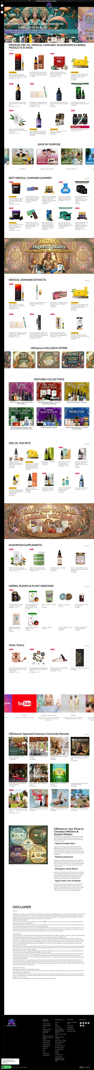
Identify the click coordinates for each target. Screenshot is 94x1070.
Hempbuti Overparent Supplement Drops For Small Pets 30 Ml (31, 489)
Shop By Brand (46, 1042)
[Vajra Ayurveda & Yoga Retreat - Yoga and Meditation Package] (80, 773)
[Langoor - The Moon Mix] (65, 596)
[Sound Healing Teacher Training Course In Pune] (38, 773)
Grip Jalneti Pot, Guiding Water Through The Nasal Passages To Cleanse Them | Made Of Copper (18, 669)
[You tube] (83, 1025)
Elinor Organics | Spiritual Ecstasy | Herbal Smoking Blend (14, 629)
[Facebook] (80, 1023)
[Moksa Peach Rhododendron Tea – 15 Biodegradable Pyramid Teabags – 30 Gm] (32, 596)
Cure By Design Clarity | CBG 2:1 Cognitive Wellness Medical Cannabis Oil (80, 103)
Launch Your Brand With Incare (60, 1034)
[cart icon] (2, 12)
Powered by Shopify (22, 1067)
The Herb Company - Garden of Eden (49, 605)
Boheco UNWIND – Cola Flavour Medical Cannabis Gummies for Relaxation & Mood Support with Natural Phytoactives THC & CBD (48, 225)
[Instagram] (86, 1023)
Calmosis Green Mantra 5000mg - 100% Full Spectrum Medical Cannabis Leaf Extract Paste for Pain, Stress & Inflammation (80, 76)
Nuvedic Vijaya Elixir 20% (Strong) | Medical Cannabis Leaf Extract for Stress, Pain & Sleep (18, 130)
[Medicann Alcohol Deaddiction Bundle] (80, 119)
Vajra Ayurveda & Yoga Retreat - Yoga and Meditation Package (79, 784)
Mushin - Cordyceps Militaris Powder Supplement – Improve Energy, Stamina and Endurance (79, 569)
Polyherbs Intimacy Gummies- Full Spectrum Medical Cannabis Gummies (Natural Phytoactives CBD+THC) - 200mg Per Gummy (81, 225)
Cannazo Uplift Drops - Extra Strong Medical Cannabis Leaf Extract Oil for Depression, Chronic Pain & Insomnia (38, 133)
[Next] (69, 1)
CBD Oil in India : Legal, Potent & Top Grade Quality (21, 402)
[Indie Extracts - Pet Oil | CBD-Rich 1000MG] (49, 453)
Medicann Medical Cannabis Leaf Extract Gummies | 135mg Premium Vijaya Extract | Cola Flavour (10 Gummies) (32, 224)
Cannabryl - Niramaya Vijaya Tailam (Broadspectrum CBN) (58, 132)
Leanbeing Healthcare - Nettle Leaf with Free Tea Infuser (16, 605)
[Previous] (29, 1)
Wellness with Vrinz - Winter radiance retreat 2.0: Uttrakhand (17, 784)
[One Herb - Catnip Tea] (49, 619)
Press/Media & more (59, 1049)
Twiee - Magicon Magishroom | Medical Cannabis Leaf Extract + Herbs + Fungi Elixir (17, 104)
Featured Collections (46, 1020)
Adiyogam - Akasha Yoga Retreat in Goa (80, 809)
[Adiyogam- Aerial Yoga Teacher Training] (38, 798)
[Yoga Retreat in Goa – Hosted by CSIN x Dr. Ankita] (38, 746)
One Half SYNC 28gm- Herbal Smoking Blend (81, 605)
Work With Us (46, 1055)
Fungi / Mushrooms (47, 1029)
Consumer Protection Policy (72, 1023)
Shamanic (45, 1048)
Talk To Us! (57, 1026)
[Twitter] (83, 1023)
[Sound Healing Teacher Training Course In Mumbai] (59, 746)
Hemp (44, 1051)
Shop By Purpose (46, 1044)
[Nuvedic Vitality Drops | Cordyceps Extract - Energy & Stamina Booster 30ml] (18, 557)
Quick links (70, 1019)
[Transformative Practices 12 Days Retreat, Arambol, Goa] (18, 746)
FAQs (56, 1024)
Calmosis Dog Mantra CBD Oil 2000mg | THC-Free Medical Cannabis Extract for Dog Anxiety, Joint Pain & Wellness (32, 466)
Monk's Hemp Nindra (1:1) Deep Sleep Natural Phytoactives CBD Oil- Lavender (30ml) (59, 104)
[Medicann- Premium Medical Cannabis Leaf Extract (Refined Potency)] (38, 292)
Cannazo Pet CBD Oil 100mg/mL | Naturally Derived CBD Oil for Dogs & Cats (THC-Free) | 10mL (16, 464)
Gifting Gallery (46, 1046)
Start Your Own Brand (60, 1045)
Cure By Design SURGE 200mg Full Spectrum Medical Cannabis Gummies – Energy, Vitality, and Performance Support (82, 199)
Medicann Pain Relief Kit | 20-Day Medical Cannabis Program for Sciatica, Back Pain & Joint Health (59, 74)
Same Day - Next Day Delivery (48, 1038)
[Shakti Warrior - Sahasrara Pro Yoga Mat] (80, 657)
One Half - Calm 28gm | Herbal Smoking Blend (65, 628)
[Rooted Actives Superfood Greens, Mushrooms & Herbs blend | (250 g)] (38, 557)
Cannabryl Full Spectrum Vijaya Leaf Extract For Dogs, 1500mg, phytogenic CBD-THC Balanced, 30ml (16, 492)
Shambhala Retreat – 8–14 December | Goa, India (58, 784)
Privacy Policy (70, 1025)
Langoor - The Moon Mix (63, 604)
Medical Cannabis (47, 1024)
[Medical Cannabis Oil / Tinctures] (76, 391)
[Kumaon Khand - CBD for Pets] (82, 479)
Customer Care (59, 1019)
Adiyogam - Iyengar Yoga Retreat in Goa (59, 809)
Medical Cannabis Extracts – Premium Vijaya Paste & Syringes (49, 402)
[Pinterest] (88, 1023)
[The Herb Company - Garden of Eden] (49, 596)
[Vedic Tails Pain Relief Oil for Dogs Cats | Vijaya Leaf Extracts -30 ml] (65, 479)
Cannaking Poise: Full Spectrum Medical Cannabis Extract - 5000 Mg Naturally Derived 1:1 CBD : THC (38, 104)
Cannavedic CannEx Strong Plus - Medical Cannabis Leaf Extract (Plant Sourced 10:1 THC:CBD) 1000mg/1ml (58, 334)
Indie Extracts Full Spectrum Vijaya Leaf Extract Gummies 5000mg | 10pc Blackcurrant (64, 198)
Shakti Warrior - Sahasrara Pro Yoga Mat (80, 668)
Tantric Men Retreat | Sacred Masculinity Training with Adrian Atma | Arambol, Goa (80, 758)
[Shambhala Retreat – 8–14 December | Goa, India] (59, 773)
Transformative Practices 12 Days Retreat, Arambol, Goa (16, 757)
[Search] (2, 5)
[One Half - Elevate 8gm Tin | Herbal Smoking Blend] (82, 619)
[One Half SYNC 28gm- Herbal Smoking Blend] (82, 596)
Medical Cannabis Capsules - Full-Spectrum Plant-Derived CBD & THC (21, 428)
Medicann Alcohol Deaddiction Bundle (79, 129)
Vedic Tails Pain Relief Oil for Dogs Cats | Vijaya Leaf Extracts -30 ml (64, 489)
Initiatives (57, 1051)
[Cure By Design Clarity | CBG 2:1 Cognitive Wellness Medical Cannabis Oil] (80, 92)
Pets (44, 1034)
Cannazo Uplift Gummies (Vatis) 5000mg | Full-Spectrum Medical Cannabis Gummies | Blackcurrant (16, 226)
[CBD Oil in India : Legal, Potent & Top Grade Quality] (21, 391)
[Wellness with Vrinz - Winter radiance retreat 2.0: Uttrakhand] (18, 773)
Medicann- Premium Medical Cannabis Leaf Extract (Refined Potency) (38, 303)
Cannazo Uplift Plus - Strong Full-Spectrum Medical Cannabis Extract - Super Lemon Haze (17, 306)
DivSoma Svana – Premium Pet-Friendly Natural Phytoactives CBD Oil (64, 463)
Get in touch (82, 1019)
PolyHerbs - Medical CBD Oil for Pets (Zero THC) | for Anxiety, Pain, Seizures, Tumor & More (81, 464)
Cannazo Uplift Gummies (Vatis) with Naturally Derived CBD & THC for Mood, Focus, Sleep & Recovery (16, 200)
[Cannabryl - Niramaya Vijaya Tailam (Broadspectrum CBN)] (59, 119)
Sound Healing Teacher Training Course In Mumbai (59, 757)
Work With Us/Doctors (60, 1042)
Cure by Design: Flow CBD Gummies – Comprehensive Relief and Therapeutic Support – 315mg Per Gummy (65, 224)
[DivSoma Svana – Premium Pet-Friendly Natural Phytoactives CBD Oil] (65, 453)
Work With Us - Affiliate (60, 1040)
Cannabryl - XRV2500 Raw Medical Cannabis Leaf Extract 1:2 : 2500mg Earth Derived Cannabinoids (80, 336)
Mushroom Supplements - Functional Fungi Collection (77, 428)
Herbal (44, 1027)
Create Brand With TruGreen (59, 1037)
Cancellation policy (71, 1031)
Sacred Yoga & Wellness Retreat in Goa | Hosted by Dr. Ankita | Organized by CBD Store (18, 810)
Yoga (44, 1050)
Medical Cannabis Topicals (49, 427)
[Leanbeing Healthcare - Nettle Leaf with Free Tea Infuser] (16, 596)
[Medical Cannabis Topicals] (49, 416)
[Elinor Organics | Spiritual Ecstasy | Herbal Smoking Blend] (16, 619)
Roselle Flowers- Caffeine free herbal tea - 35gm (32, 628)
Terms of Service (58, 1056)
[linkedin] (80, 1025)
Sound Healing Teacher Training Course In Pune (38, 784)
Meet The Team (58, 1028)
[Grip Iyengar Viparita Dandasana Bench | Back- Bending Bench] (59, 657)
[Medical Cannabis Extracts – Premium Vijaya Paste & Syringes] (49, 391)
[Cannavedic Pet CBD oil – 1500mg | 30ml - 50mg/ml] (49, 479)
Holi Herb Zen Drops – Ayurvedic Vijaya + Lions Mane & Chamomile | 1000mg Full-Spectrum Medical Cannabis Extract (38, 74)
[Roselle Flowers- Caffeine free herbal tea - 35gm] (32, 619)
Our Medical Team (59, 1054)
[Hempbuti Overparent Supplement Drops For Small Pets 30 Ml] (32, 479)
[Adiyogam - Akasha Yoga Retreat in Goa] (80, 798)
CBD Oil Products (47, 1025)
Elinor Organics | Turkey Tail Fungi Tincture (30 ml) (57, 568)
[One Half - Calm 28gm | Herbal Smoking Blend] (65, 619)
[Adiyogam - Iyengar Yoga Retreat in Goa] (59, 798)
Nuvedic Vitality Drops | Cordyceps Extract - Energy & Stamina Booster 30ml (18, 568)
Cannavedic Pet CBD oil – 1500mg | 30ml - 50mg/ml (47, 488)
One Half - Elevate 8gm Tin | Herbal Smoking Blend (81, 628)
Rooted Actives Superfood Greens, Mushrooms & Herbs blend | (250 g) (37, 568)
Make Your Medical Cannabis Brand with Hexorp (59, 1031)
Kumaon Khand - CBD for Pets (82, 488)
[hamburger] (2, 2)
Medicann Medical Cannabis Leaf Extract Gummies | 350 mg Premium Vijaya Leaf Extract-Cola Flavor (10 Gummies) (32, 198)
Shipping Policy (70, 1029)
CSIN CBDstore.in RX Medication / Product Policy (59, 1060)
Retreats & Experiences (48, 1036)
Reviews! (57, 1022)
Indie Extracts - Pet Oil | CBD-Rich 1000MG (48, 462)
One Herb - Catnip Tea (47, 627)
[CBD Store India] (49, 4)
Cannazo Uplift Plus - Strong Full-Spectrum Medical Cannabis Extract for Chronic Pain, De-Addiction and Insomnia (18, 76)
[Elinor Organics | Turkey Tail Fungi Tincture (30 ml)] (59, 557)
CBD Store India (13, 1067)
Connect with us (46, 1053)
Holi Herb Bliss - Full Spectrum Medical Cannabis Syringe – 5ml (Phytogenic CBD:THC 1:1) (59, 304)
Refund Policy (70, 1027)
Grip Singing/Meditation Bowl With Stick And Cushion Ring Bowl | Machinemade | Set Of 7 (39, 669)
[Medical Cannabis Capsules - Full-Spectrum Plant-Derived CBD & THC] (21, 416)
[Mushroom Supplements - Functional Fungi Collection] (76, 416)
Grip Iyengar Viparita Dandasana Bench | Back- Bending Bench (59, 668)
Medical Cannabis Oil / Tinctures (77, 402)
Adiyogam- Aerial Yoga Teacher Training (38, 809)
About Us (57, 1053)
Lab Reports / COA (59, 1047)
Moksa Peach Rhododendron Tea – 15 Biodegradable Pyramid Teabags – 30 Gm (31, 606)
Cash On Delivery (47, 1040)
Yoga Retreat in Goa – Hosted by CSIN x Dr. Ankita (38, 757)
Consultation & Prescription (46, 1031)
